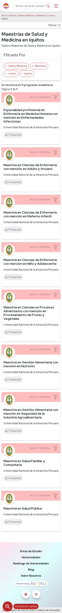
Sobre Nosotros (31, 575)
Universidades (31, 557)
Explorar (13, 15)
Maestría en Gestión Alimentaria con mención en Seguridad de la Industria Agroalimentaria (30, 413)
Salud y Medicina (26, 15)
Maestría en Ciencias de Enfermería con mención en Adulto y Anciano (30, 167)
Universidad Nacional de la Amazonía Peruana (30, 127)
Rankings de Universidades (31, 563)
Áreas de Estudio (31, 551)
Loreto (51, 15)
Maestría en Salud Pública (22, 508)
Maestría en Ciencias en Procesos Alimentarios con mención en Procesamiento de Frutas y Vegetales (28, 313)
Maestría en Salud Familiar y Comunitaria (24, 463)
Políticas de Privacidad (48, 610)
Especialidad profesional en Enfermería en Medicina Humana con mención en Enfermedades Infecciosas (30, 115)
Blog (31, 569)
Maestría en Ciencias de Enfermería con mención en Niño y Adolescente (30, 262)
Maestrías (40, 15)
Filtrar (52, 25)
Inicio (3, 15)
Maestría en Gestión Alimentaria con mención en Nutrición (30, 364)
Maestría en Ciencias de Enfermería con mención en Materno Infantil (30, 214)
